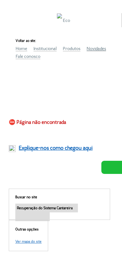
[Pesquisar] (32, 216)
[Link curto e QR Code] (18, 246)
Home (21, 48)
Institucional (45, 48)
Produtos (71, 48)
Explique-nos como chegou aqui (56, 148)
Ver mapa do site (28, 241)
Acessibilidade (18, 221)
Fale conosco (28, 56)
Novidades (96, 48)
